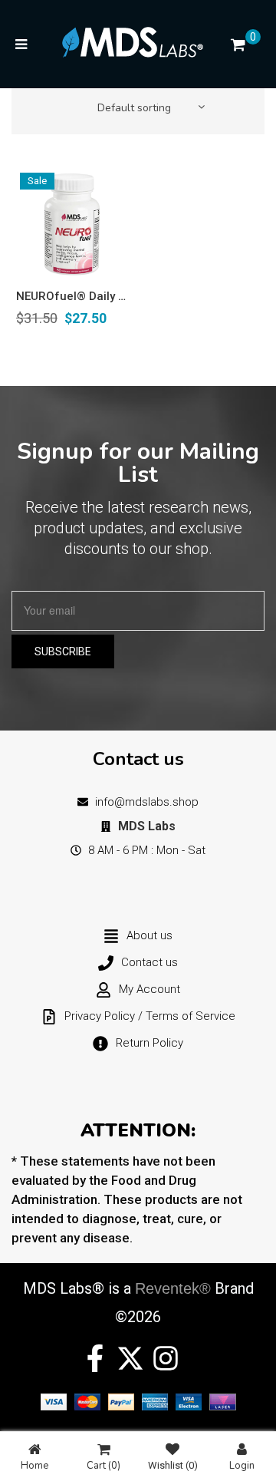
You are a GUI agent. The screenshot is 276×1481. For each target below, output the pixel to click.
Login (242, 1465)
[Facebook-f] (95, 1358)
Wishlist (173, 1465)
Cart (103, 1465)
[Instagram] (165, 1358)
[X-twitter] (130, 1358)
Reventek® (173, 1288)
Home (34, 1465)
